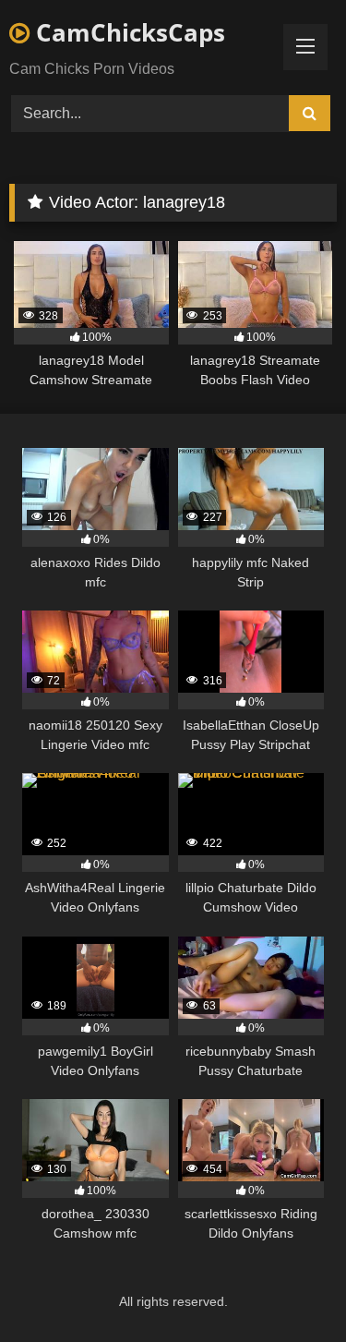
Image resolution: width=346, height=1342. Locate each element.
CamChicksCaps (127, 32)
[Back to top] (288, 1287)
